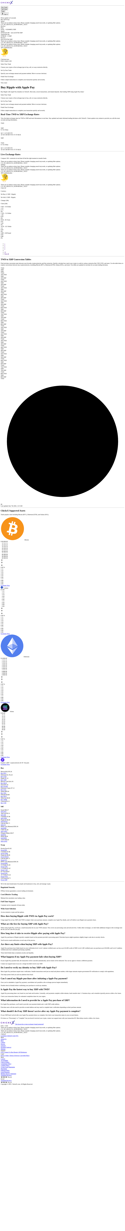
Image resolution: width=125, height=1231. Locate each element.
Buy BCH (4, 783)
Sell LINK (4, 818)
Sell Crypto (4, 9)
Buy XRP (3, 780)
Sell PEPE (4, 838)
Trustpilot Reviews (6, 1075)
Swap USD (4, 866)
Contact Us (7, 1052)
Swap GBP (4, 880)
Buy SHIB (4, 799)
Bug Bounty (14, 1052)
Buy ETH (3, 776)
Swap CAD (4, 870)
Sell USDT (4, 831)
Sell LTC (3, 825)
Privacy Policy (5, 1055)
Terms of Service (15, 1055)
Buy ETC (3, 790)
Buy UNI (3, 803)
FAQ (2, 1052)
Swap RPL (4, 850)
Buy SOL (3, 793)
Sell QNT (3, 811)
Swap (2, 11)
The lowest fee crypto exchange (24, 1024)
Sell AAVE (4, 841)
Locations (4, 1036)
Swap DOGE (5, 857)
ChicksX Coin (11, 1036)
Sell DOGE (4, 821)
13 (5, 252)
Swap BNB (4, 863)
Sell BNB (3, 828)
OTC (16, 1036)
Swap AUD (4, 876)
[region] (62, 543)
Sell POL (3, 835)
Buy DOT (4, 796)
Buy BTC (3, 773)
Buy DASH (4, 786)
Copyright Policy (25, 1055)
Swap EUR (4, 873)
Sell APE (3, 815)
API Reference (22, 1052)
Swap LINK (4, 853)
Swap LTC (4, 860)
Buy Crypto (4, 7)
